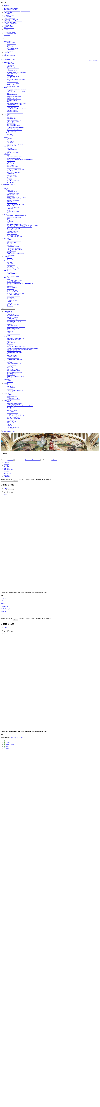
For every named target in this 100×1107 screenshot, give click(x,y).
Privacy (7, 746)
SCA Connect (7, 16)
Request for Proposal (9, 15)
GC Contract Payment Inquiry (11, 8)
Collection (6, 464)
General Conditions (8, 26)
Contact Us (6, 29)
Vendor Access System (9, 18)
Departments (10, 46)
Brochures (6, 468)
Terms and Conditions (9, 55)
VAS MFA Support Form (10, 33)
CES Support (7, 35)
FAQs (7, 748)
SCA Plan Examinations (10, 22)
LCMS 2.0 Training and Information (13, 21)
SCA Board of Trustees (12, 48)
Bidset (5, 6)
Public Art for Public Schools (11, 19)
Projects (6, 54)
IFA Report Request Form (10, 23)
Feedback (6, 30)
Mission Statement (11, 44)
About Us (6, 462)
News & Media (7, 466)
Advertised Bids (8, 12)
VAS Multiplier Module (9, 32)
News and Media (11, 49)
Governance (10, 51)
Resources (6, 52)
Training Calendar (10, 744)
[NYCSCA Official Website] (8, 59)
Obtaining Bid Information (10, 9)
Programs (6, 465)
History (9, 45)
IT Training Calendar (9, 28)
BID (7, 740)
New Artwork (7, 473)
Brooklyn (6, 488)
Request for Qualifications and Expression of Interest (17, 11)
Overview (6, 5)
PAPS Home (7, 476)
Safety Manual (7, 25)
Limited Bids (7, 13)
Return (5, 494)
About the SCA (7, 41)
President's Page (11, 42)
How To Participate (8, 469)
